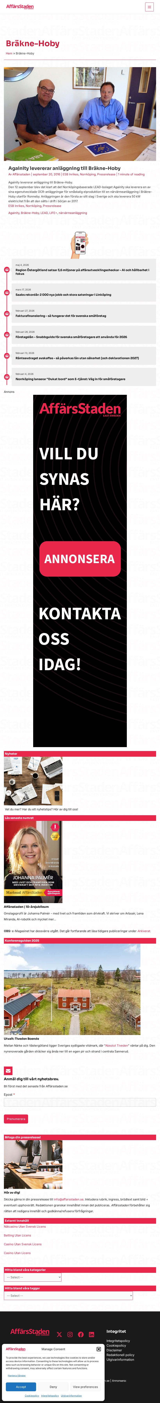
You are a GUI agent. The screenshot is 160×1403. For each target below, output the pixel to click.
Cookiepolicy (32, 1395)
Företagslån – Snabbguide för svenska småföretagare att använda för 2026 (71, 337)
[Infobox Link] (80, 786)
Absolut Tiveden (116, 1045)
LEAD (44, 213)
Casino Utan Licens (17, 1253)
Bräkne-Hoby (30, 213)
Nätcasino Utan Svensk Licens (25, 1226)
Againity (13, 213)
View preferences (85, 1387)
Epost (9, 1094)
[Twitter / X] (59, 1334)
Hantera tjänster (17, 1375)
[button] (99, 1349)
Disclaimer (114, 1350)
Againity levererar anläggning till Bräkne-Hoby (64, 168)
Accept (21, 1387)
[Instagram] (70, 1334)
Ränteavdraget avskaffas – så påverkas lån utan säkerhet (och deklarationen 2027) (77, 358)
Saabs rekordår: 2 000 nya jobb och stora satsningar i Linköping (63, 295)
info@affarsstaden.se (69, 1199)
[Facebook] (81, 1334)
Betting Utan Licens (17, 1235)
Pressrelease (106, 174)
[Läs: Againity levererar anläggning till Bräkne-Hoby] (80, 114)
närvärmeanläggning (73, 213)
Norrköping (88, 174)
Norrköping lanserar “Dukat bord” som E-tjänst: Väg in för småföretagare (70, 379)
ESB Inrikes (70, 174)
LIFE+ (53, 213)
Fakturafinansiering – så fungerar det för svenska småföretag (61, 316)
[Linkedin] (91, 1334)
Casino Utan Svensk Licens (23, 1244)
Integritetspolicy (50, 1395)
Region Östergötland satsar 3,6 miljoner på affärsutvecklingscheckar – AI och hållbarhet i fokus (82, 272)
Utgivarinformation (71, 1395)
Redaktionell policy (120, 1355)
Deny (53, 1387)
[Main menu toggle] (149, 7)
